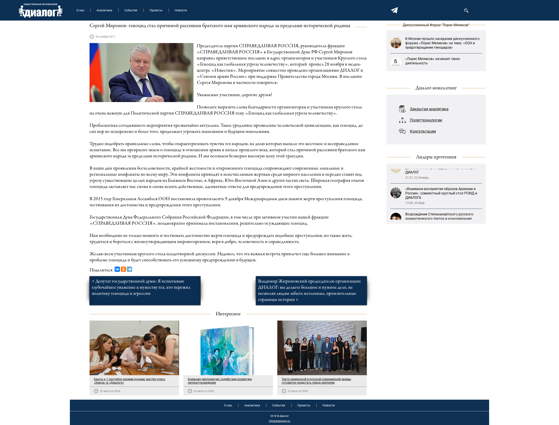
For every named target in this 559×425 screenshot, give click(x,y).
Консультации (423, 131)
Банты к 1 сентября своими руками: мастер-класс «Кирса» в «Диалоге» (129, 380)
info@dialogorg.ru (279, 421)
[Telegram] (129, 269)
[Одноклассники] (123, 269)
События (130, 10)
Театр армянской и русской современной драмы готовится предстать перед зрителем (316, 380)
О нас (80, 10)
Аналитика (104, 10)
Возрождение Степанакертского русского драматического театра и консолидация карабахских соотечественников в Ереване (440, 204)
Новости (181, 10)
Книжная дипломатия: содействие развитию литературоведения (220, 380)
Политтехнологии (426, 120)
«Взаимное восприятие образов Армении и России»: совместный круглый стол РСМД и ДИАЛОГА (441, 179)
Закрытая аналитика (429, 109)
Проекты (156, 10)
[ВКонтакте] (117, 269)
